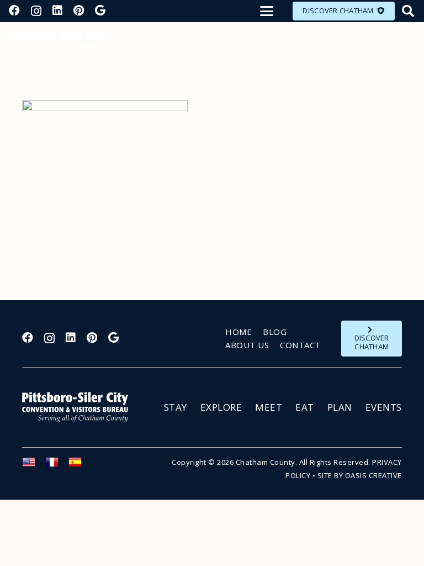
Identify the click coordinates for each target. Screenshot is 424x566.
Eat (304, 407)
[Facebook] (14, 10)
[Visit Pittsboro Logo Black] (57, 44)
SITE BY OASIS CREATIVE (359, 475)
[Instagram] (36, 11)
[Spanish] (80, 465)
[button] (266, 11)
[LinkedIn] (57, 10)
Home (238, 331)
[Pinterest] (78, 10)
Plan (339, 407)
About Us (247, 344)
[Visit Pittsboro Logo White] (80, 407)
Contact (300, 344)
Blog (275, 331)
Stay (175, 407)
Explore (221, 407)
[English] (33, 465)
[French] (56, 465)
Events (383, 407)
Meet (268, 407)
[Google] (100, 10)
